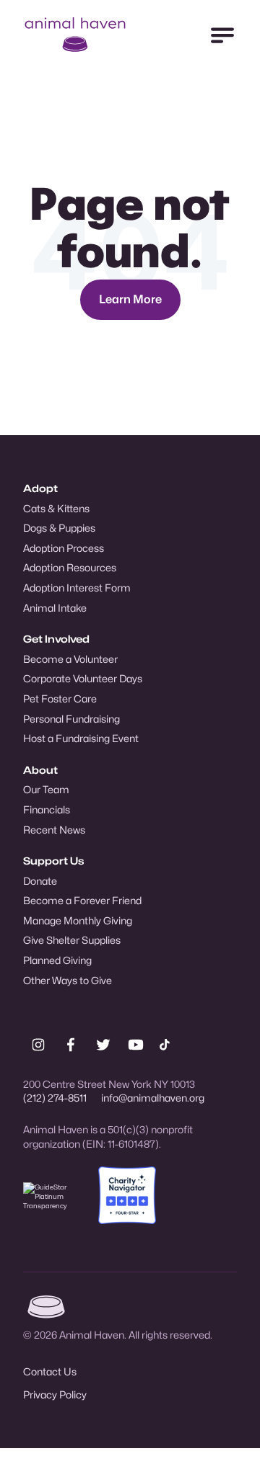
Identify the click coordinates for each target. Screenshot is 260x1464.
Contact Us (50, 1371)
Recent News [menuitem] (54, 830)
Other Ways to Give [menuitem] (67, 980)
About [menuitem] (40, 770)
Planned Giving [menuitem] (57, 960)
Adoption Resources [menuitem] (69, 567)
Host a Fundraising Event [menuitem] (81, 738)
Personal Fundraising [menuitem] (71, 719)
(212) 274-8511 (55, 1098)
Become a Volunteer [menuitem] (70, 659)
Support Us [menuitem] (53, 860)
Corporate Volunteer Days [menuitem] (82, 678)
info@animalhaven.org (152, 1098)
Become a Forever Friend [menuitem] (82, 900)
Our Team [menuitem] (46, 789)
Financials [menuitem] (46, 809)
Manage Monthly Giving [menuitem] (77, 920)
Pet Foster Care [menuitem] (60, 698)
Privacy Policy (55, 1394)
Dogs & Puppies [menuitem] (59, 528)
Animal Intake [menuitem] (55, 608)
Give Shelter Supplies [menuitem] (72, 940)
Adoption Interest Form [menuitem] (77, 587)
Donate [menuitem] (40, 881)
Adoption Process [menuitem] (63, 548)
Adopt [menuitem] (40, 488)
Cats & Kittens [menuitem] (56, 508)
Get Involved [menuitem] (56, 639)
